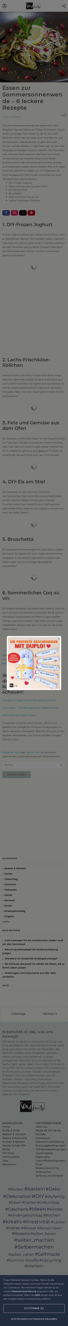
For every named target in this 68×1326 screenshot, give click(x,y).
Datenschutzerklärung (24, 1291)
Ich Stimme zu (34, 1308)
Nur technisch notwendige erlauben (34, 1319)
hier (37, 1295)
